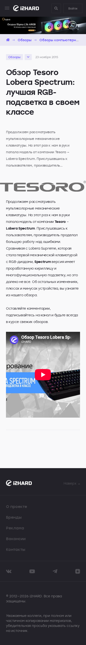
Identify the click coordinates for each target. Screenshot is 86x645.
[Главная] (8, 40)
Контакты (15, 549)
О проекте (16, 506)
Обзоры (25, 40)
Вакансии (16, 538)
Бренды (14, 517)
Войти (72, 8)
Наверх (70, 483)
